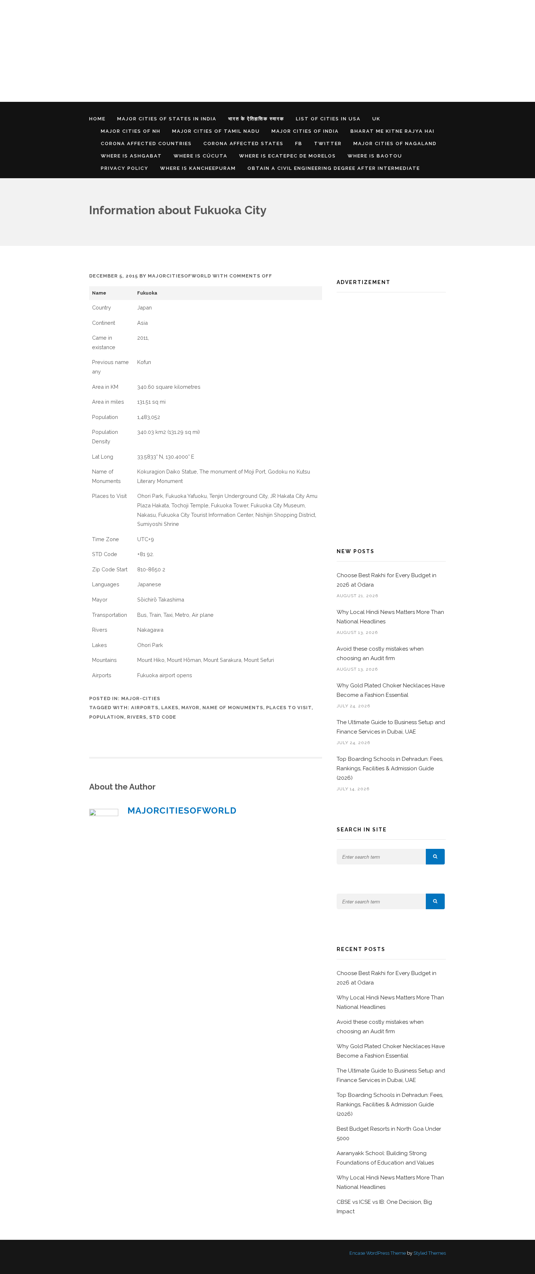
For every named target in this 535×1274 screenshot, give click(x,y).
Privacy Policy (124, 168)
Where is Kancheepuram (198, 168)
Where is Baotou (375, 156)
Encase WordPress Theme (377, 1253)
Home (97, 118)
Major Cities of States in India (167, 118)
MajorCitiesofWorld (179, 276)
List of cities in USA (328, 118)
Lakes (169, 707)
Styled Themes (429, 1253)
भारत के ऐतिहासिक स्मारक (256, 118)
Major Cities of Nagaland (395, 143)
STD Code (162, 717)
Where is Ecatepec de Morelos (287, 156)
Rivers (136, 717)
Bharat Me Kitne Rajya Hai (392, 131)
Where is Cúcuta (200, 156)
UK (376, 118)
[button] (435, 856)
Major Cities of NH (130, 131)
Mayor (190, 707)
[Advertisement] (218, 51)
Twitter (328, 143)
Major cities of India (305, 131)
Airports (144, 707)
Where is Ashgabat (131, 156)
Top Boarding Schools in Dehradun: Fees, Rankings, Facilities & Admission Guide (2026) (390, 768)
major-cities (140, 698)
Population (106, 717)
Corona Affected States (243, 143)
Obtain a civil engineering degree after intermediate (333, 168)
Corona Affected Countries (146, 143)
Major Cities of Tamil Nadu (216, 131)
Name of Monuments (232, 707)
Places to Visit (289, 707)
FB (298, 143)
